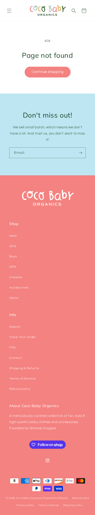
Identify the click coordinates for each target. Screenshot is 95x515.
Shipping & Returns (24, 368)
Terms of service (49, 505)
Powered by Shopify (55, 498)
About (14, 298)
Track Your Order (22, 337)
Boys (13, 256)
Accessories (19, 287)
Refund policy (20, 389)
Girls (12, 246)
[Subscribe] (80, 152)
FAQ (12, 347)
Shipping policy (73, 505)
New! (13, 235)
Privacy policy (25, 505)
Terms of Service (22, 378)
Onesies (15, 277)
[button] (9, 11)
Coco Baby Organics (29, 498)
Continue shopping (48, 72)
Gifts (13, 266)
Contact (15, 358)
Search (15, 326)
